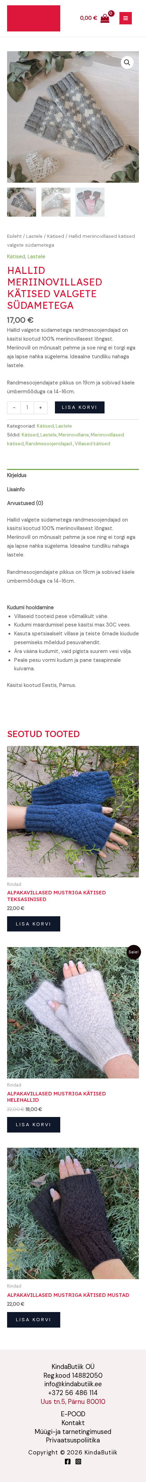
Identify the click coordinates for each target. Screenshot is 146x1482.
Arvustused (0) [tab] (25, 503)
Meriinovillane (73, 435)
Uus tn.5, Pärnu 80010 (73, 1402)
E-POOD (73, 1414)
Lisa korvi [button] (33, 924)
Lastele (34, 236)
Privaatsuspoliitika (73, 1440)
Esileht (14, 236)
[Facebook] (67, 1461)
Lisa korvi (79, 407)
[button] (127, 62)
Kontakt (73, 1423)
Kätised (55, 236)
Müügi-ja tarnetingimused (73, 1432)
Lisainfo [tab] (16, 489)
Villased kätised (92, 444)
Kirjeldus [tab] (17, 475)
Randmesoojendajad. (49, 444)
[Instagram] (78, 1461)
